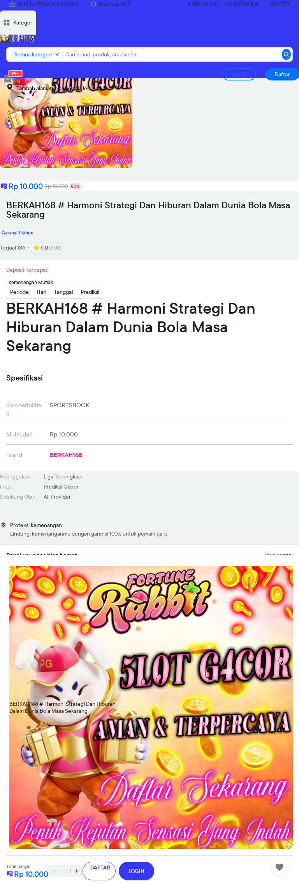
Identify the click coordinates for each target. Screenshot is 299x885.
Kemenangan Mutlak (31, 282)
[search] (286, 54)
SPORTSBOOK (242, 4)
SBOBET (280, 4)
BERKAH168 (202, 4)
